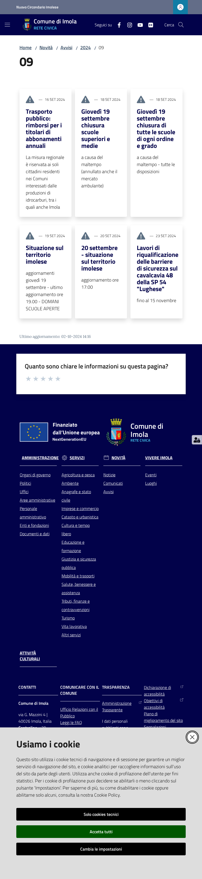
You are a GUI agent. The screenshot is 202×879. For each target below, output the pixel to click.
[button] (181, 24)
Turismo (68, 618)
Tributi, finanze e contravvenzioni (76, 605)
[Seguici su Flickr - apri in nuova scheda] (148, 24)
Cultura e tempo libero (76, 529)
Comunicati (113, 483)
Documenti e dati (34, 534)
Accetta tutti (101, 831)
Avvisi (66, 47)
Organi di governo (35, 475)
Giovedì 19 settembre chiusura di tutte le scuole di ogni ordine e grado (156, 128)
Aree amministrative (37, 500)
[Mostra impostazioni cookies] (197, 440)
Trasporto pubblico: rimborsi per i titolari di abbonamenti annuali (44, 128)
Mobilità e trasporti (78, 576)
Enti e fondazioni (34, 525)
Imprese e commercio (80, 508)
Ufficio (66, 709)
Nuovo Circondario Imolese (37, 7)
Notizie (109, 475)
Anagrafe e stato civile (76, 495)
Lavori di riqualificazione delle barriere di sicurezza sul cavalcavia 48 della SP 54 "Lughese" (157, 268)
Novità (46, 47)
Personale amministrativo (33, 512)
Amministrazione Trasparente (117, 706)
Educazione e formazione (73, 546)
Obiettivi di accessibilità (154, 703)
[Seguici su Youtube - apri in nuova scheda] (138, 24)
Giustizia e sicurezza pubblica (79, 563)
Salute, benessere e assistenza (79, 588)
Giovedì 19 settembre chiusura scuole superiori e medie (95, 128)
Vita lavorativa (74, 626)
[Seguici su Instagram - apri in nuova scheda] (127, 24)
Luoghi (151, 483)
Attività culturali (30, 656)
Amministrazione (40, 458)
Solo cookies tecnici (101, 814)
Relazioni (80, 709)
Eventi (150, 475)
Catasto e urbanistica (80, 517)
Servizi (77, 458)
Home (25, 47)
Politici (25, 483)
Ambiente (70, 483)
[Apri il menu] (7, 25)
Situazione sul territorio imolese (44, 254)
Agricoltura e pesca (78, 475)
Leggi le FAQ (71, 722)
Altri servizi (71, 635)
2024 (85, 47)
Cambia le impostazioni (101, 849)
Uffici (24, 491)
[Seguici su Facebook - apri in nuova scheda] (117, 24)
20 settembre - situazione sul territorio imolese (99, 258)
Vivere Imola (159, 458)
